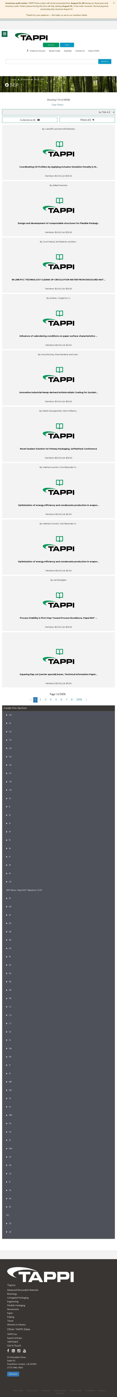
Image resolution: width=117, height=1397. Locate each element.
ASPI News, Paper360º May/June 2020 (24, 890)
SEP (42, 79)
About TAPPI (93, 51)
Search (104, 61)
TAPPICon (12, 1334)
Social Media (90, 1391)
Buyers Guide (54, 51)
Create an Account (37, 51)
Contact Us (79, 51)
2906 (79, 699)
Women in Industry (16, 1324)
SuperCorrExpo (14, 1338)
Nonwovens (13, 1309)
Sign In (51, 45)
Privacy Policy (32, 1391)
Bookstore (26, 79)
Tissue (10, 1321)
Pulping (10, 1317)
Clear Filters (57, 105)
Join (67, 45)
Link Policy (60, 1393)
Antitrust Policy (60, 1391)
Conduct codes (75, 1391)
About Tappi (19, 1391)
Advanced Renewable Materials (22, 1290)
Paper (10, 1313)
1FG (7, 1215)
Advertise (67, 51)
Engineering (13, 1301)
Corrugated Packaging (18, 1297)
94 (35, 79)
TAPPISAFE (12, 1342)
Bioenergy (12, 1294)
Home (14, 79)
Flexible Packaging (16, 1305)
